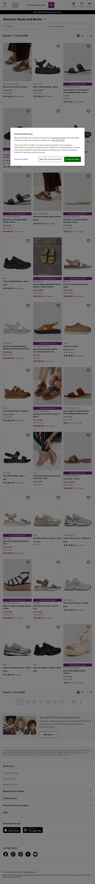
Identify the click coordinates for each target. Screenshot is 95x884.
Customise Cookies (21, 159)
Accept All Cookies (72, 159)
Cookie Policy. (58, 140)
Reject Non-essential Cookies (50, 159)
